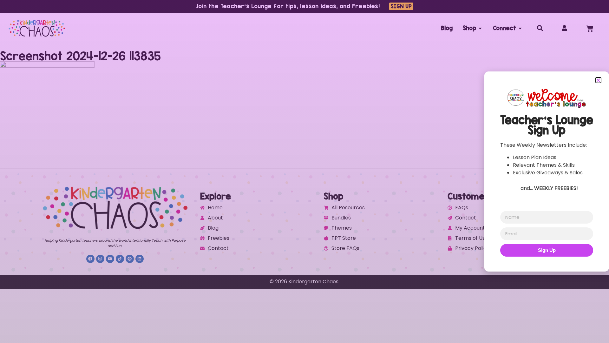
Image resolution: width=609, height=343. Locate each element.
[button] (598, 80)
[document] (304, 171)
